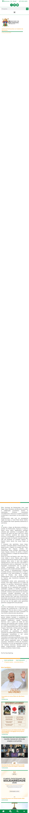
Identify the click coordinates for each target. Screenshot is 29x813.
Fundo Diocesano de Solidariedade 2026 (12, 798)
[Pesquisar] (27, 9)
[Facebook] (14, 5)
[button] (14, 12)
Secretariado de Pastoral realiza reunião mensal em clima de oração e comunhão (12, 765)
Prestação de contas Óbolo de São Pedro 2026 (12, 696)
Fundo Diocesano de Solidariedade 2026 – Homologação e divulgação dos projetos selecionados (13, 731)
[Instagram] (11, 5)
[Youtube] (17, 5)
